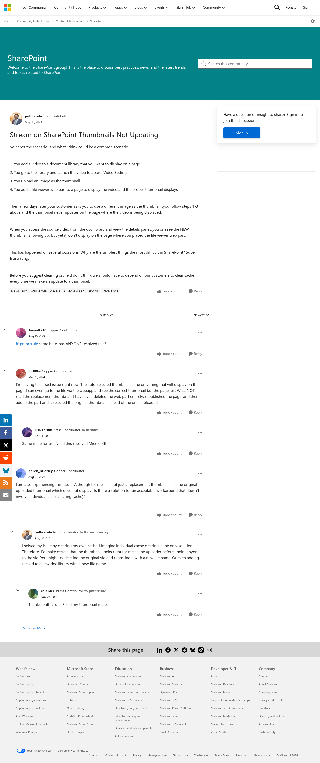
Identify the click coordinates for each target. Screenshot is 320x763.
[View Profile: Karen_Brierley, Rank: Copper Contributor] (21, 473)
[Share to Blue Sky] (193, 649)
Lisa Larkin (43, 429)
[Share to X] (176, 649)
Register (292, 7)
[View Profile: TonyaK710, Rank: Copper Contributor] (21, 333)
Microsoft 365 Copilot (173, 724)
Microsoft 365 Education (129, 700)
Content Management (70, 21)
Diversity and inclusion (272, 716)
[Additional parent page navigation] (47, 21)
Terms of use (180, 755)
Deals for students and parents (133, 728)
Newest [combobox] (202, 314)
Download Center (77, 684)
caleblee (48, 590)
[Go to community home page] (7, 7)
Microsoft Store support (81, 692)
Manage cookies (157, 755)
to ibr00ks (90, 429)
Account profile (76, 676)
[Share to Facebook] (168, 649)
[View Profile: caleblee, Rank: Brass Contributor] (33, 594)
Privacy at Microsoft (271, 700)
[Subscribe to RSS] (201, 649)
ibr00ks (34, 371)
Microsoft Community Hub (21, 21)
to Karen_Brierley (94, 532)
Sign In (308, 7)
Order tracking (75, 708)
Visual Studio (219, 732)
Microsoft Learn (220, 692)
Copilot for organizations (31, 700)
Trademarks (201, 755)
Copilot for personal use (30, 708)
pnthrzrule (33, 116)
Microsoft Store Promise (81, 724)
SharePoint (97, 21)
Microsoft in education (128, 676)
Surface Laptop (25, 684)
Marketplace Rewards (224, 724)
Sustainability (267, 732)
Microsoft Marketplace (224, 716)
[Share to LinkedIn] (159, 649)
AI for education (124, 736)
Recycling (242, 755)
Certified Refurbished (80, 716)
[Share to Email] (209, 649)
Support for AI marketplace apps (230, 700)
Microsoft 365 (168, 700)
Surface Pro (23, 676)
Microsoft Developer (223, 684)
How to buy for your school (131, 708)
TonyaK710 (37, 330)
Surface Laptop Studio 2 (30, 692)
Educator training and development (128, 718)
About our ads (262, 755)
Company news (268, 692)
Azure (214, 676)
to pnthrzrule (95, 590)
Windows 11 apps (26, 732)
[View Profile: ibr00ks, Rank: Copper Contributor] (21, 374)
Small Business (169, 732)
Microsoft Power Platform (175, 708)
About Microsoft (268, 684)
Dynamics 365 (168, 692)
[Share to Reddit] (184, 649)
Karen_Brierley (40, 470)
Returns (71, 700)
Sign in (242, 132)
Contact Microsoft (116, 755)
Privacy (137, 755)
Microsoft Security (171, 684)
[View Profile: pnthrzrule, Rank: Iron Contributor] (16, 118)
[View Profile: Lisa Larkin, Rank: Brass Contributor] (27, 432)
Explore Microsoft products (32, 724)
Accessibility (266, 724)
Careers (263, 676)
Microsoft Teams (170, 716)
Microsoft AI (167, 676)
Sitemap (94, 755)
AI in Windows (24, 716)
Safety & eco (222, 755)
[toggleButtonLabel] (312, 21)
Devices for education (128, 684)
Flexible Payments (78, 732)
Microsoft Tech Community (227, 708)
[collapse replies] (5, 330)
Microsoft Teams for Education (133, 692)
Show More (37, 628)
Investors (264, 708)
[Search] (277, 7)
